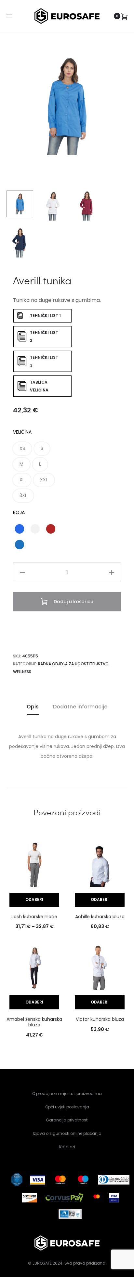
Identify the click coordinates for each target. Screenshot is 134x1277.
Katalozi (67, 1147)
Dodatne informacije (80, 706)
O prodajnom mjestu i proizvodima (67, 1093)
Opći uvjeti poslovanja (67, 1107)
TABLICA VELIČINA (39, 386)
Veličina (22, 432)
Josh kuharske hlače (34, 916)
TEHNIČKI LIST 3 (44, 361)
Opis (33, 706)
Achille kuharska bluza (100, 916)
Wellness (22, 671)
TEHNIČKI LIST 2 (44, 336)
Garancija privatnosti (67, 1120)
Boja (19, 512)
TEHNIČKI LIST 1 (45, 315)
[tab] (33, 707)
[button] (22, 448)
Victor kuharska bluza (100, 1019)
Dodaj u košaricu (72, 601)
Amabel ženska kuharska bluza (34, 1022)
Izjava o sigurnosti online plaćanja (67, 1133)
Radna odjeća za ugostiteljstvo (73, 664)
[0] (124, 16)
